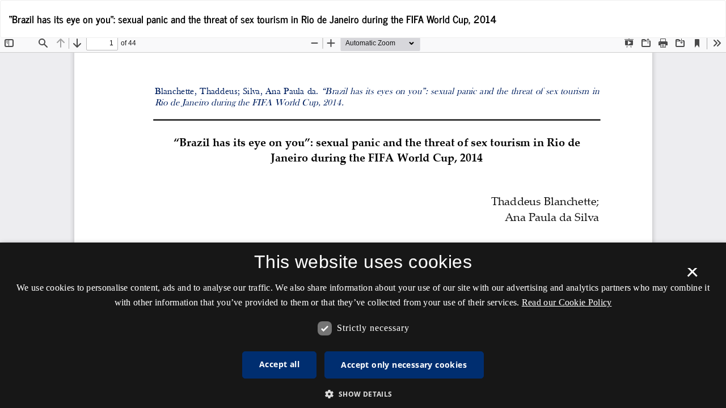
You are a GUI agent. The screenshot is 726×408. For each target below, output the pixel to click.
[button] (363, 393)
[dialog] (363, 325)
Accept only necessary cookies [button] (404, 364)
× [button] (692, 276)
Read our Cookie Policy (567, 302)
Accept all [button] (279, 364)
